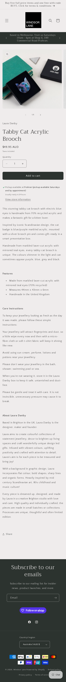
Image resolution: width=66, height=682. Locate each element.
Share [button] (9, 534)
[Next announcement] (59, 38)
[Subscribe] (55, 598)
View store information (18, 199)
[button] (6, 20)
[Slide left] (25, 115)
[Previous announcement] (6, 38)
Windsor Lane (19, 670)
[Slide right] (40, 115)
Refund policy (54, 670)
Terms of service (42, 675)
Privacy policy (25, 675)
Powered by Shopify (35, 670)
